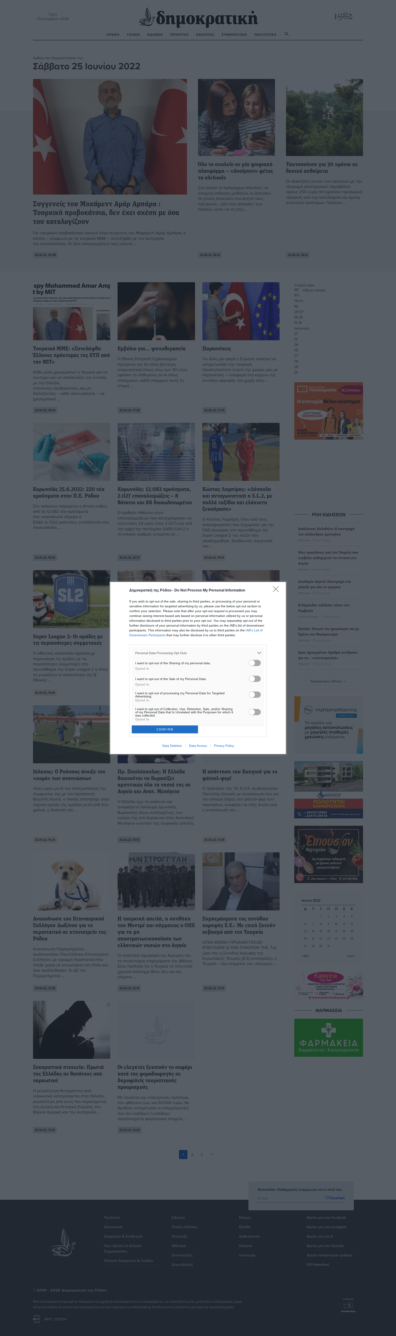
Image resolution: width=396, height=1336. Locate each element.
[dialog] (198, 668)
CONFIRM (165, 729)
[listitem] (198, 652)
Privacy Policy (224, 745)
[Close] (277, 590)
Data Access (198, 745)
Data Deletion (172, 745)
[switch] (255, 663)
